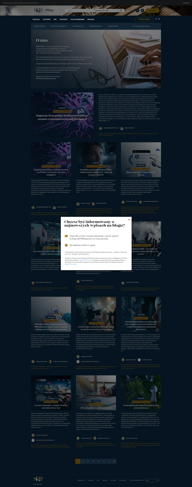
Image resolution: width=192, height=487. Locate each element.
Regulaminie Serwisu (86, 260)
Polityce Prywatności (71, 264)
